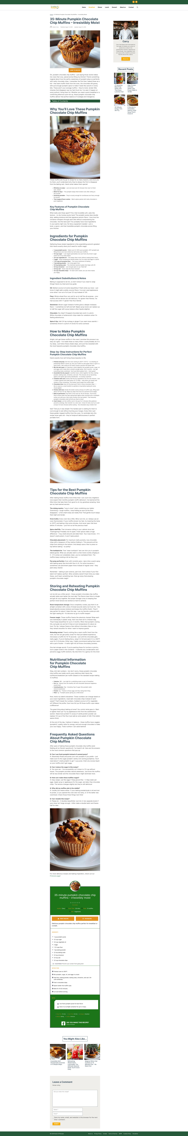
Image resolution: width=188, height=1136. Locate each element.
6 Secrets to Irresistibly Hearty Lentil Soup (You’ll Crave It (132, 110)
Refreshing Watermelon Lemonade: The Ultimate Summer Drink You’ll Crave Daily (73, 1065)
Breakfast (92, 7)
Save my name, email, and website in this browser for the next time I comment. (75, 1119)
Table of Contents (60, 101)
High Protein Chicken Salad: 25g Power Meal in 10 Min (132, 88)
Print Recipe (64, 918)
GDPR (120, 1133)
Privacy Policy (97, 1133)
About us (123, 7)
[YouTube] (133, 2)
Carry (57, 27)
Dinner (100, 7)
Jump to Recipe (75, 70)
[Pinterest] (136, 2)
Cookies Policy (127, 1133)
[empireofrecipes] (54, 7)
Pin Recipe (88, 918)
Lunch (107, 7)
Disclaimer (135, 1133)
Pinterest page (55, 876)
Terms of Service (112, 1133)
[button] (137, 7)
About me (126, 59)
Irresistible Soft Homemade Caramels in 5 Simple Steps (58, 1062)
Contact (131, 7)
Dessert (114, 7)
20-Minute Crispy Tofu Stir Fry (118, 108)
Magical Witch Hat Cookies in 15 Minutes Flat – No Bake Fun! (91, 1063)
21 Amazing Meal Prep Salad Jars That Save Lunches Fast (119, 88)
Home (84, 7)
